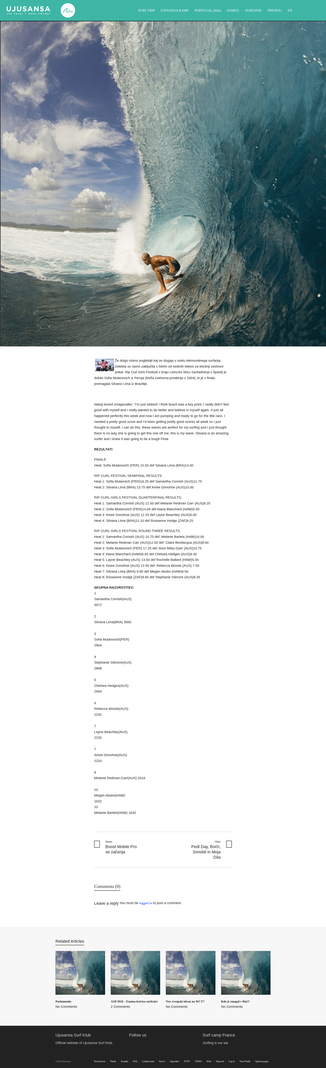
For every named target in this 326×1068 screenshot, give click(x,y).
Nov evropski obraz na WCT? (185, 1001)
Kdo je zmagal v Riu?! (235, 1001)
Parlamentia (63, 1001)
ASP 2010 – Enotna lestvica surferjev (134, 1001)
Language (315, 10)
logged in (145, 903)
